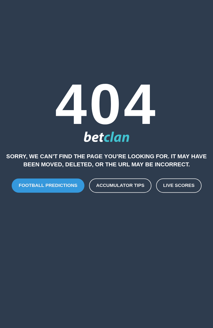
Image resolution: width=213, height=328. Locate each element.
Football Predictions (48, 185)
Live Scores (179, 185)
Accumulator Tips (120, 185)
